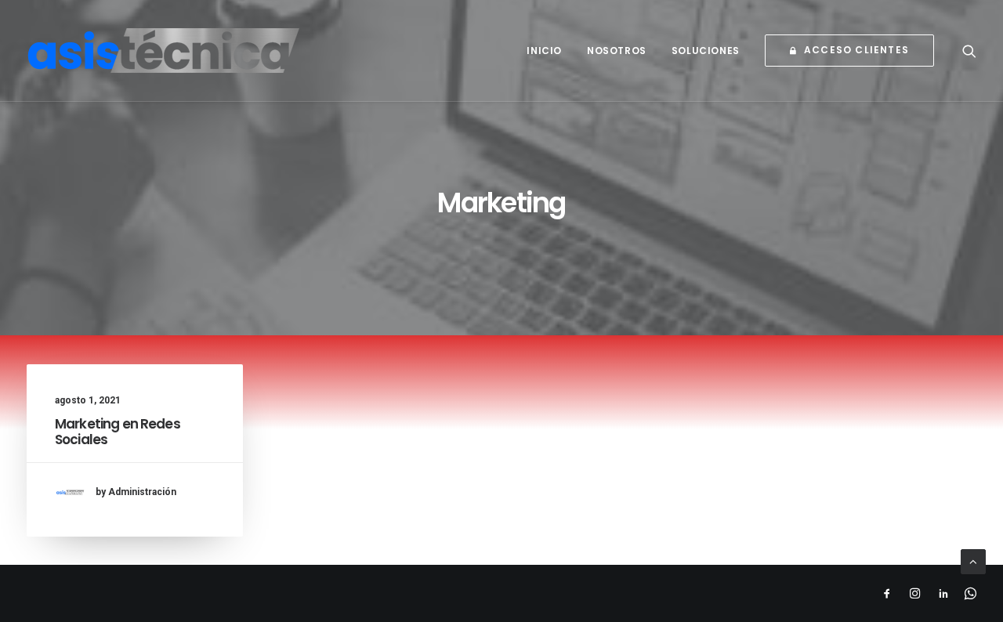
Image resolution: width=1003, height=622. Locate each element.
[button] (969, 50)
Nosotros (616, 50)
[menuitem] (544, 50)
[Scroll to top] (973, 561)
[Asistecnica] (164, 50)
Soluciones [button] (706, 50)
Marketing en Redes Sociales (117, 431)
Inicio (544, 50)
